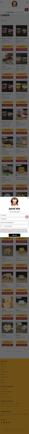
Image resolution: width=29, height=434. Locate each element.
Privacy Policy (22, 232)
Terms (26, 232)
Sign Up (14, 235)
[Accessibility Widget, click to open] (26, 217)
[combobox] (2, 226)
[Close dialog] (28, 198)
